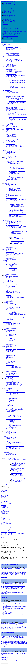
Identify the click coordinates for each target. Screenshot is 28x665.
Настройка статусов (16, 233)
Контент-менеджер (7, 3)
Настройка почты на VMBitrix (16, 367)
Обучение (5, 329)
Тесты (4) (5, 484)
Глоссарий (5, 56)
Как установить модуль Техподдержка (15, 409)
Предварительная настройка (18, 464)
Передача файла (9, 293)
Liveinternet (11, 404)
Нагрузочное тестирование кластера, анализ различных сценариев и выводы (18, 218)
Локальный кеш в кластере (12, 198)
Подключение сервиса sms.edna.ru (14, 384)
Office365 (11, 396)
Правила (8, 358)
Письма (8, 356)
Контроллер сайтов (7, 282)
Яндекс (10, 394)
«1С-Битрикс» (19, 660)
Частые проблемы (13, 368)
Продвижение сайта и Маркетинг (11, 4)
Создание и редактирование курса (14, 336)
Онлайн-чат (11, 266)
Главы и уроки (12, 339)
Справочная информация (12, 47)
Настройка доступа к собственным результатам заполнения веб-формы (14, 224)
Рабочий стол (12, 420)
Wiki (7, 130)
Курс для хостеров (7, 27)
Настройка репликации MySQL (16, 205)
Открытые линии (13, 270)
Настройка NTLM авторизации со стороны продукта (17, 78)
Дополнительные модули (9, 458)
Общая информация (10, 144)
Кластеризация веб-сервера (15, 209)
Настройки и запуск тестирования (14, 60)
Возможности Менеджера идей (13, 323)
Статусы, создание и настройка (13, 254)
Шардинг (8, 194)
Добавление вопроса (16, 242)
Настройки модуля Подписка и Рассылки (15, 349)
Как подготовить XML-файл (15, 99)
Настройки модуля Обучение (12, 331)
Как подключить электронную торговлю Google (16, 178)
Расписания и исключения (15, 425)
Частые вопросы (10, 300)
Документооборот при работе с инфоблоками (16, 255)
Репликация (9, 187)
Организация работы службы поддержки (15, 408)
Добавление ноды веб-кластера (16, 216)
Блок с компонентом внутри (12, 376)
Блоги (4, 150)
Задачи (7, 290)
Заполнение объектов (16, 466)
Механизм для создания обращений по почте (16, 417)
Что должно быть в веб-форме (18, 230)
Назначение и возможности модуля (14, 67)
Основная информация (16, 473)
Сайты (7, 287)
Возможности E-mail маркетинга (16, 304)
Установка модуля (13, 462)
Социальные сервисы (8, 388)
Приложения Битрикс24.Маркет (10, 36)
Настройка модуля (10, 70)
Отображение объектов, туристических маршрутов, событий (17, 475)
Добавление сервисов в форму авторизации (16, 390)
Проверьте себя (9, 64)
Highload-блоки (6, 90)
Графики (11, 424)
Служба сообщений (7, 378)
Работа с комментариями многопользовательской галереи (13, 455)
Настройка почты (10, 365)
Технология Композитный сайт (10, 16)
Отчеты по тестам (10, 63)
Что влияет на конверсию (12, 276)
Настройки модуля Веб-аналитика (14, 160)
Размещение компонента (14, 313)
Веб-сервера (9, 193)
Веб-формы (6, 220)
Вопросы (11, 340)
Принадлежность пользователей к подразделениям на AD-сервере (14, 72)
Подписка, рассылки (8, 346)
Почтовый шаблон (15, 236)
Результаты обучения (11, 334)
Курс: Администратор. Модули (8, 1)
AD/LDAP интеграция (8, 66)
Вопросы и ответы (13, 237)
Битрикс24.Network (13, 398)
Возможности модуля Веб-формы (13, 221)
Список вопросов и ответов (17, 241)
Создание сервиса (10, 324)
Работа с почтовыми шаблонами (13, 363)
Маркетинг (5, 302)
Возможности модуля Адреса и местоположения (13, 140)
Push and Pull (6, 106)
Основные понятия (10, 330)
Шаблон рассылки (10, 350)
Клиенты (5, 260)
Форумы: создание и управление (13, 441)
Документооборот (7, 249)
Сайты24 (5, 372)
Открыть (3, 486)
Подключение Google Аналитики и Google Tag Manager (17, 171)
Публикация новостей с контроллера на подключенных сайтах (15, 298)
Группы (8, 288)
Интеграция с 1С (7, 12)
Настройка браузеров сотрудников (17, 87)
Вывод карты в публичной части (16, 471)
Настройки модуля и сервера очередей (15, 110)
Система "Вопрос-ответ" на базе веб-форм (16, 226)
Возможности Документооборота (13, 250)
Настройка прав (9, 153)
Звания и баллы (9, 443)
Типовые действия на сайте (12, 54)
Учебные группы (10, 335)
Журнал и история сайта (11, 291)
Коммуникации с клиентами (12, 261)
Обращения (11, 421)
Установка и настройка (8, 5)
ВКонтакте (11, 400)
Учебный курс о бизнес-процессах (14, 149)
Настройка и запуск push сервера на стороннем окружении (14, 113)
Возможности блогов (11, 151)
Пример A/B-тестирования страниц (14, 61)
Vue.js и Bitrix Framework (9, 20)
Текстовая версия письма (14, 307)
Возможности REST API (11, 126)
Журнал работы (9, 357)
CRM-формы (12, 269)
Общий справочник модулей (12, 53)
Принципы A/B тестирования (13, 59)
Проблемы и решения (11, 88)
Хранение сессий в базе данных (13, 195)
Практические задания (11, 65)
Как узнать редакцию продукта (13, 55)
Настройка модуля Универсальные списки (16, 433)
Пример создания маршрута (15, 482)
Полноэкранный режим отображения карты (16, 481)
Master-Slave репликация (14, 188)
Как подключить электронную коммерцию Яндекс (16, 167)
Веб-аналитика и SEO (8, 157)
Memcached (8, 191)
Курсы (10, 338)
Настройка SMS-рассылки (12, 379)
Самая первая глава (7, 45)
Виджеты (11, 265)
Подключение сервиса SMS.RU (13, 382)
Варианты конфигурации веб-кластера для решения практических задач (16, 200)
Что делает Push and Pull (11, 107)
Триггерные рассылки (11, 308)
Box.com (11, 399)
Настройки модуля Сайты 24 (12, 373)
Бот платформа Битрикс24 (9, 34)
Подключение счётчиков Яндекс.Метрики (14, 164)
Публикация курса (13, 342)
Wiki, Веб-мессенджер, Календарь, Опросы (13, 129)
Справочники (9, 412)
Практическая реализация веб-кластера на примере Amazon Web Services (15, 202)
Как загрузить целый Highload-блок (17, 102)
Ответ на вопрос (15, 245)
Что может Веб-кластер (11, 184)
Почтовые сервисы (10, 361)
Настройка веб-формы (14, 228)
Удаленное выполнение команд (13, 292)
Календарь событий (10, 133)
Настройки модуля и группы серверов (15, 185)
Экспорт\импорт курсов (11, 333)
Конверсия (5, 275)
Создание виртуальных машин (16, 204)
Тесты (10, 341)
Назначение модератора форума (13, 448)
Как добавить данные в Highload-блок (17, 101)
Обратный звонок (13, 268)
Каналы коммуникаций (11, 264)
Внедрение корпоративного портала (11, 33)
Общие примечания (13, 393)
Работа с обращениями (14, 422)
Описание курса (7, 44)
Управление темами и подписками (14, 442)
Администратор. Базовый (9, 8)
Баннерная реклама (10, 309)
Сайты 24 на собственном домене (14, 374)
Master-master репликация (15, 190)
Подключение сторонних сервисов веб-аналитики (12, 533)
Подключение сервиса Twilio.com (13, 383)
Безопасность (9, 196)
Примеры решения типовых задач (14, 52)
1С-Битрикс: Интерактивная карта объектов (16, 459)
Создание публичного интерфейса (14, 416)
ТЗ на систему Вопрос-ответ (15, 227)
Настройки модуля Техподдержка (14, 410)
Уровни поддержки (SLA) (12, 415)
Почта (4, 354)
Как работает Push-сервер (12, 108)
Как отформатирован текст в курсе (14, 48)
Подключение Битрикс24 (12, 263)
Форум (4, 436)
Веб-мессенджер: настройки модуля (14, 131)
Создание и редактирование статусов (14, 325)
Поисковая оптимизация (11, 180)
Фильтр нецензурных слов (12, 444)
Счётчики (8, 295)
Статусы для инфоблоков (12, 257)
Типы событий (9, 362)
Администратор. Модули (9, 10)
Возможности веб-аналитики (13, 158)
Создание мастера (10, 411)
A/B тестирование (7, 58)
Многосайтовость (7, 19)
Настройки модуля (10, 128)
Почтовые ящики (10, 360)
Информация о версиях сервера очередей (15, 109)
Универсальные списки (8, 431)
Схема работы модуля (11, 69)
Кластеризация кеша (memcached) (16, 212)
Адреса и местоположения (9, 137)
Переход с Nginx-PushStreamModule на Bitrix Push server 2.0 (17, 120)
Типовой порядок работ (14, 311)
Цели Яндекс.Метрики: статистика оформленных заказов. (17, 169)
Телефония (11, 271)
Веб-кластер (6, 183)
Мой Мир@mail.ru (13, 401)
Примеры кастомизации (11, 179)
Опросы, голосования (11, 134)
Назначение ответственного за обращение (15, 414)
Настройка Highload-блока (12, 92)
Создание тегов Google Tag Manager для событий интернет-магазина (18, 174)
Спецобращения (12, 427)
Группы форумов (10, 439)
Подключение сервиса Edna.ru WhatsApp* (15, 385)
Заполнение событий (16, 470)
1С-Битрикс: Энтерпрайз (9, 21)
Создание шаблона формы (17, 234)
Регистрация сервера (11, 74)
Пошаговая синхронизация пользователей (16, 75)
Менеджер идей (7, 322)
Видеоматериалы (10, 49)
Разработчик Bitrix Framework (10, 15)
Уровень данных (12, 176)
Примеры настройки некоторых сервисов (15, 392)
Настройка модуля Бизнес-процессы (14, 145)
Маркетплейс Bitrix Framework (10, 17)
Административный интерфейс (13, 419)
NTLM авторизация (10, 76)
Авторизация (4, 42)
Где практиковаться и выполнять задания (15, 50)
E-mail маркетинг (10, 303)
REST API (5, 125)
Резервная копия (12, 189)
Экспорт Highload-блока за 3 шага (16, 98)
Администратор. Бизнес (8, 11)
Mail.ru (10, 403)
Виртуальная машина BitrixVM (10, 28)
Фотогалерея (6, 452)
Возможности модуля (11, 347)
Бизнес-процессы (7, 37)
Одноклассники (12, 395)
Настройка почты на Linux (15, 366)
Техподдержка (6, 406)
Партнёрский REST (7, 38)
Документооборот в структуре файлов (15, 253)
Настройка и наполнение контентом (17, 463)
